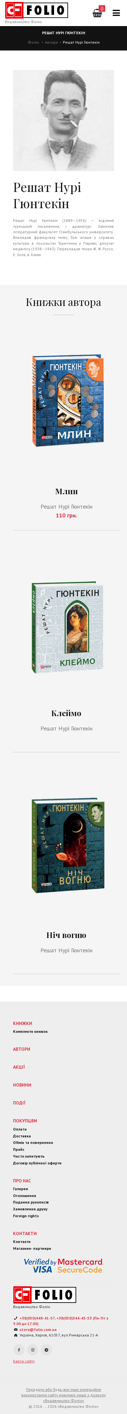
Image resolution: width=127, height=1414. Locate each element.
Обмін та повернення (33, 1142)
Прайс (18, 1149)
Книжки (22, 1023)
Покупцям (25, 1121)
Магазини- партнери (32, 1248)
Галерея (20, 1188)
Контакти (25, 1233)
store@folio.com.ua (38, 1329)
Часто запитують (29, 1156)
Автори (51, 42)
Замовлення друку (30, 1208)
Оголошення (24, 1195)
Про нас (22, 1181)
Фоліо (33, 42)
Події (19, 1103)
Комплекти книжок (30, 1031)
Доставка (22, 1135)
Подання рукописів (31, 1202)
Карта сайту (24, 1361)
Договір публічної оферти (37, 1163)
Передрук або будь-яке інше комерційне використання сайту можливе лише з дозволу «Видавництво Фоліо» (63, 1395)
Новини (22, 1085)
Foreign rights (26, 1215)
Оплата (20, 1129)
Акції (19, 1067)
